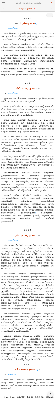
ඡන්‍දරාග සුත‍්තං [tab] (25, 9)
